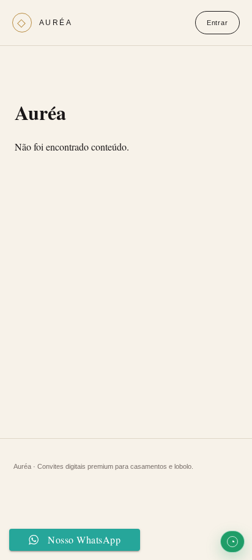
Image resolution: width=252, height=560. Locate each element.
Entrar (217, 22)
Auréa (55, 22)
